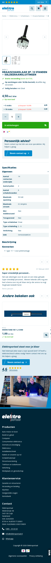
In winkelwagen (12, 125)
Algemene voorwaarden (18, 556)
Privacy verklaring (36, 556)
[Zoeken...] (32, 8)
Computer (6, 438)
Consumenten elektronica (12, 441)
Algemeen (7, 172)
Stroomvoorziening (9, 461)
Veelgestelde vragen (10, 493)
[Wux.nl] (49, 553)
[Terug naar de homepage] (8, 8)
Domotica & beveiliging (11, 445)
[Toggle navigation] (45, 8)
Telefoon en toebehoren (11, 464)
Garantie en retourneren (11, 483)
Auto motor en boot (10, 432)
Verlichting (6, 468)
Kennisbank (6, 496)
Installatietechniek (9, 451)
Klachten (5, 490)
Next (44, 37)
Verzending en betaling (10, 486)
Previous (6, 37)
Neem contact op (15, 362)
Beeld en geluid (8, 435)
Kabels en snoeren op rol (11, 455)
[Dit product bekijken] (25, 314)
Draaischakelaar (39, 16)
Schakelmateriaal (8, 458)
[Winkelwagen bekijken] (38, 8)
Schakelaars (25, 16)
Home (4, 16)
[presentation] (42, 262)
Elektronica (13, 16)
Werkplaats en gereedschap (12, 471)
